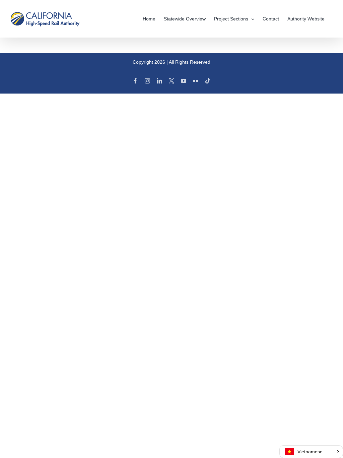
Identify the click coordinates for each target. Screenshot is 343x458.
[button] (311, 452)
